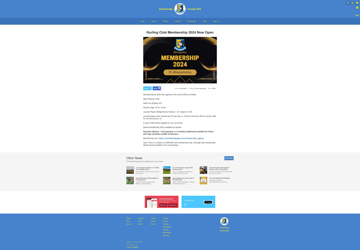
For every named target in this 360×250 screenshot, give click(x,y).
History (153, 221)
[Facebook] (348, 3)
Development (167, 227)
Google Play (173, 205)
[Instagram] (357, 7)
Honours (165, 218)
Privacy (153, 224)
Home (143, 21)
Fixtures (165, 21)
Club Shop (166, 235)
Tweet (146, 88)
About (140, 224)
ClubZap (135, 247)
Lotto (204, 21)
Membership (192, 21)
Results (177, 21)
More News (229, 158)
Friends (165, 221)
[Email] (357, 3)
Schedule (166, 224)
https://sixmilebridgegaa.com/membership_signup (181, 138)
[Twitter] (352, 3)
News (154, 21)
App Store (163, 205)
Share (155, 88)
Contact (153, 218)
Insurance (166, 230)
